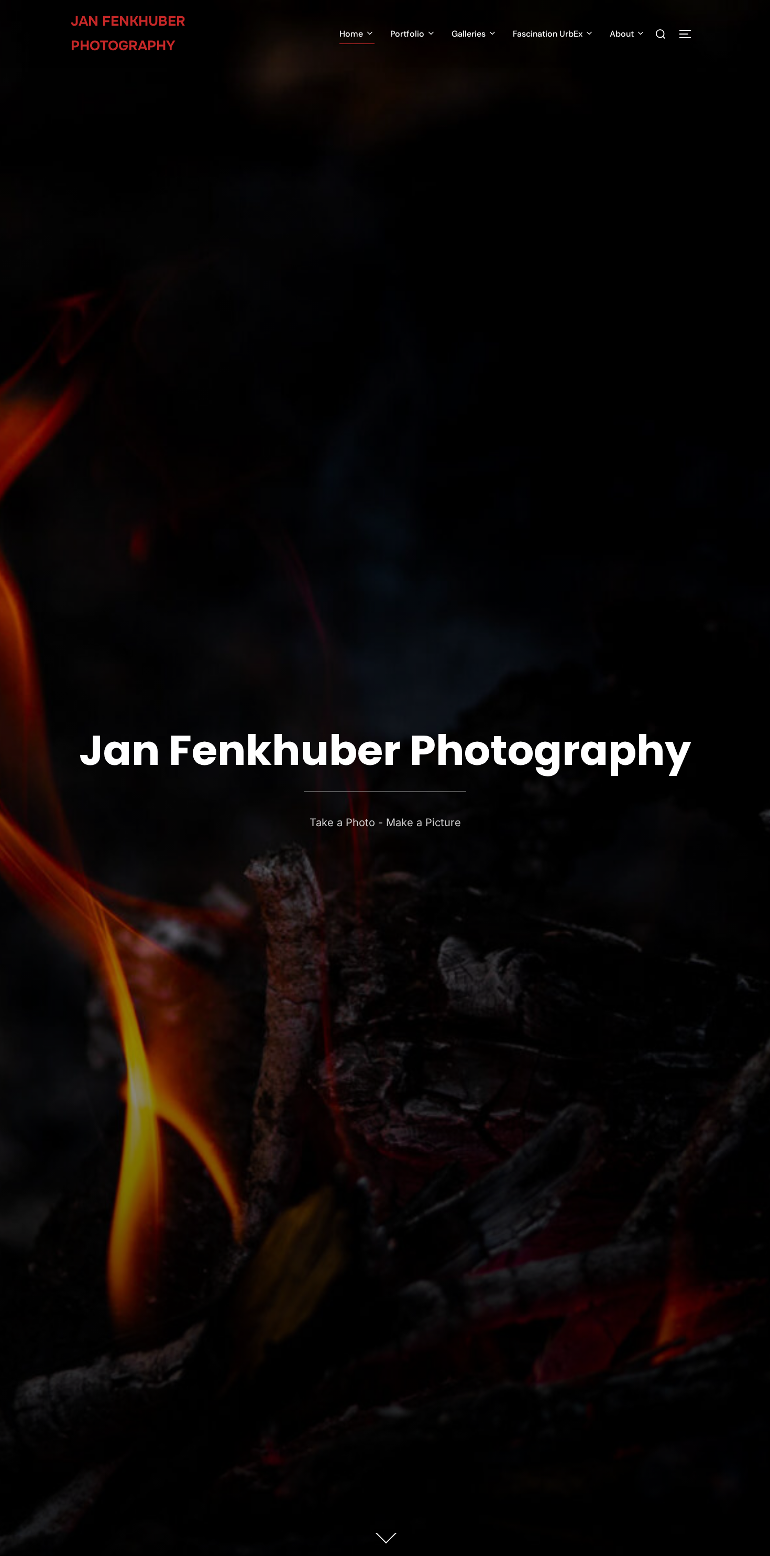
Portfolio (407, 33)
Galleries (469, 33)
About (622, 33)
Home (351, 33)
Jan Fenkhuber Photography (128, 33)
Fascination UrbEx (547, 33)
